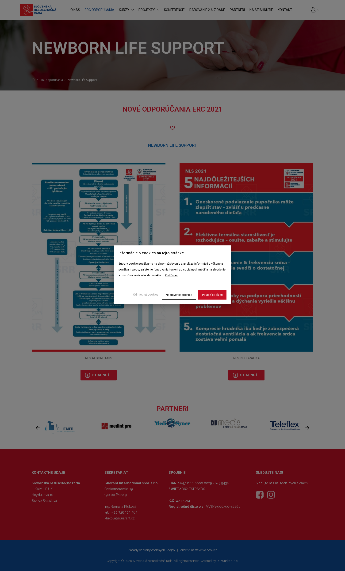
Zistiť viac (171, 275)
